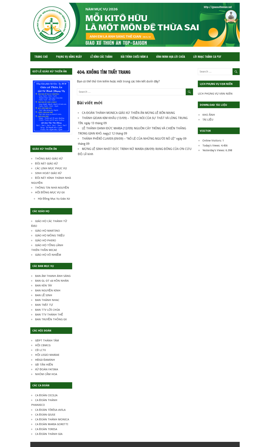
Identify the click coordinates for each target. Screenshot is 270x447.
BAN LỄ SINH (43, 295)
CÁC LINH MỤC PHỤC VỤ (51, 168)
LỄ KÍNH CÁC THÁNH (101, 57)
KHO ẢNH (208, 114)
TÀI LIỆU (207, 119)
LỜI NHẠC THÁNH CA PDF (207, 57)
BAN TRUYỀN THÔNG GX (51, 319)
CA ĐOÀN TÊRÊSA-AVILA (50, 409)
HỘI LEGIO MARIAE (47, 354)
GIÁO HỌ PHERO (45, 240)
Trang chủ (41, 57)
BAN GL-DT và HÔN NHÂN (52, 280)
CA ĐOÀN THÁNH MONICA (52, 419)
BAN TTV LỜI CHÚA (47, 309)
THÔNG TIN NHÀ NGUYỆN (52, 187)
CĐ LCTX (40, 350)
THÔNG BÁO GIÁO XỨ (49, 158)
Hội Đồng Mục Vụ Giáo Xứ (54, 198)
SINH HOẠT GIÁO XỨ (48, 173)
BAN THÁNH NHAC (47, 300)
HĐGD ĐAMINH (45, 359)
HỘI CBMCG (43, 345)
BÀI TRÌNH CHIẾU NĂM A (134, 57)
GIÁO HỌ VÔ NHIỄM (48, 254)
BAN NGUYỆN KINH (47, 290)
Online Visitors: (212, 140)
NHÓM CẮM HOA (46, 374)
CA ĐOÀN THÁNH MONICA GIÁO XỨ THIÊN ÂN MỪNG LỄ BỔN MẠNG (128, 113)
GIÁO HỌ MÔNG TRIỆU (49, 235)
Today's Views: (211, 145)
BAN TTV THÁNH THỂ (49, 314)
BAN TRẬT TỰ (44, 304)
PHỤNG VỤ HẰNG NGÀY (69, 57)
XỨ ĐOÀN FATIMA (46, 369)
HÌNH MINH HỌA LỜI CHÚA (170, 57)
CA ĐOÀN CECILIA (46, 395)
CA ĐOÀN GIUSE (45, 414)
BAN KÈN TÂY (43, 285)
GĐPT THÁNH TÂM (47, 340)
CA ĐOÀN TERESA (46, 429)
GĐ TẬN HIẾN (44, 364)
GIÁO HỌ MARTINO (47, 230)
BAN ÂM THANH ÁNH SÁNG (53, 276)
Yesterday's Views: (214, 150)
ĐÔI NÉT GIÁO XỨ (46, 163)
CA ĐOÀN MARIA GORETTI (51, 424)
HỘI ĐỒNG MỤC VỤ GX (50, 192)
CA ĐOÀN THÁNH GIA (48, 434)
